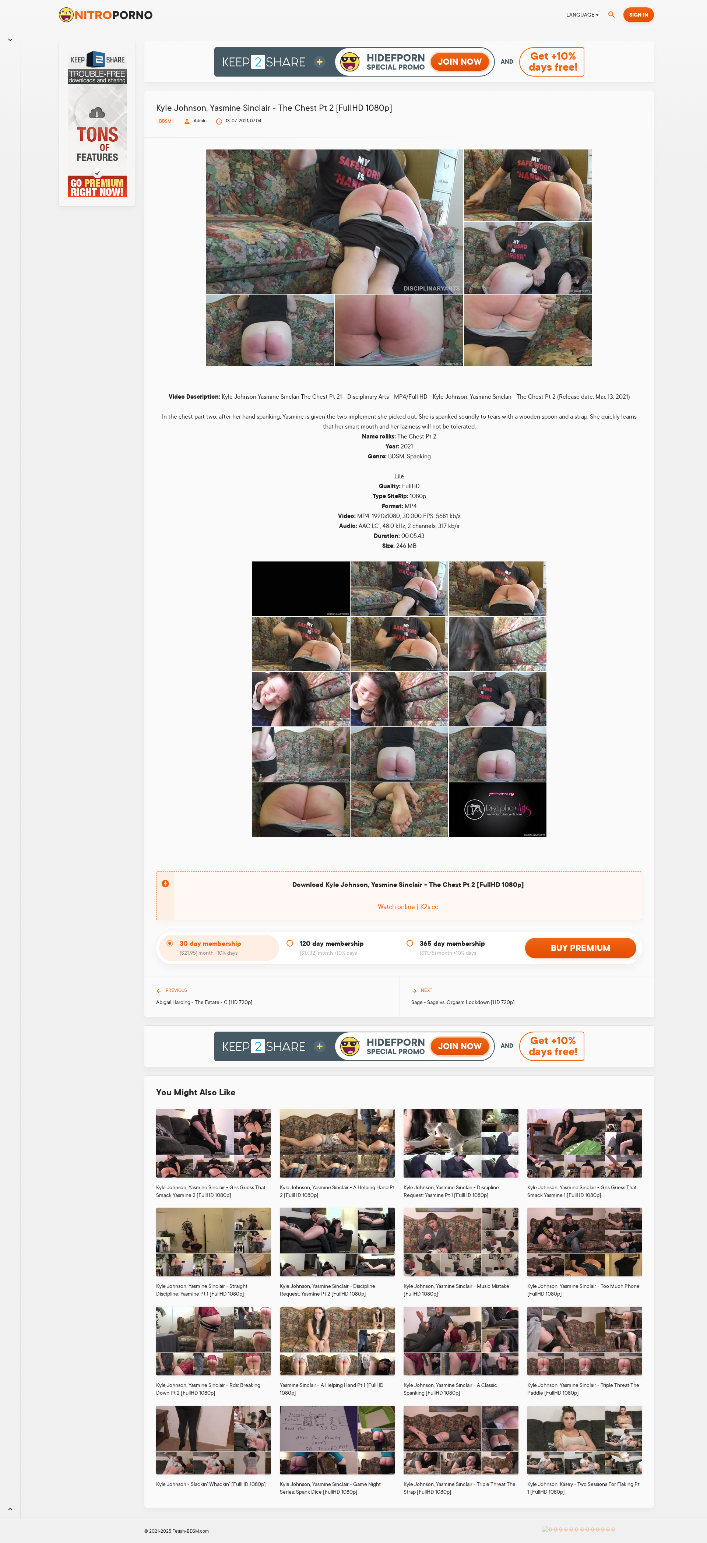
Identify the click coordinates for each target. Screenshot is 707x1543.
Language (580, 15)
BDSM (165, 121)
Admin (200, 120)
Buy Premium (581, 948)
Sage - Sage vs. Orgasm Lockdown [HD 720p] (463, 1002)
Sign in (638, 15)
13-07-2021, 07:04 (243, 120)
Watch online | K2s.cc (408, 906)
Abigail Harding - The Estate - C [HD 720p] (204, 1002)
